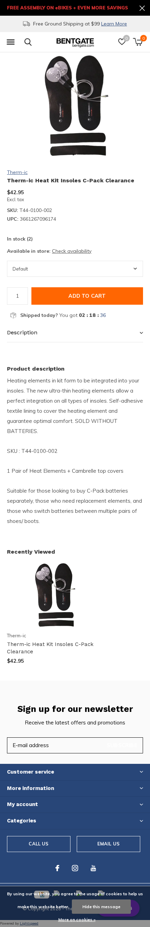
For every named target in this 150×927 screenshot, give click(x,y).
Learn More (27, 24)
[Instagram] (75, 868)
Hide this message (101, 906)
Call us (38, 843)
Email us (108, 843)
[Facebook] (57, 868)
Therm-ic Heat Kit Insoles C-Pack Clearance (50, 648)
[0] (137, 42)
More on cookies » (77, 919)
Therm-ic (17, 172)
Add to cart (87, 295)
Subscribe (122, 745)
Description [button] (22, 332)
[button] (10, 42)
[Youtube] (93, 868)
